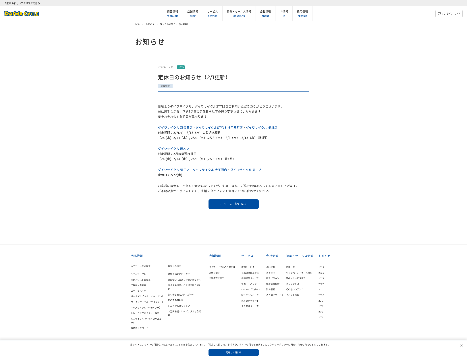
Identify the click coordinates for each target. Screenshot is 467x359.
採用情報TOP (273, 284)
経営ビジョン (272, 278)
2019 (321, 300)
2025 (321, 267)
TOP (137, 24)
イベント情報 (292, 295)
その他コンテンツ (295, 289)
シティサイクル (138, 274)
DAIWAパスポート (250, 289)
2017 (321, 312)
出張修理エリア (216, 278)
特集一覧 (290, 267)
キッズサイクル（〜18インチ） (146, 307)
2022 (321, 284)
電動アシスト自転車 (140, 279)
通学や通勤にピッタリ (179, 274)
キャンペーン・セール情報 (299, 273)
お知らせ (150, 24)
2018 (321, 306)
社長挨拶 (270, 273)
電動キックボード (139, 328)
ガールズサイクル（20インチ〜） (147, 296)
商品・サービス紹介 (296, 278)
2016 (321, 317)
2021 (321, 289)
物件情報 (270, 289)
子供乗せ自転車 (138, 285)
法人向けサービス (250, 306)
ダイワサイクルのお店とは (222, 267)
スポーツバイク (138, 291)
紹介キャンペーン (250, 295)
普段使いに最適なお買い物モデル (184, 279)
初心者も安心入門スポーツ (181, 294)
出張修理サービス (250, 278)
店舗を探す (214, 273)
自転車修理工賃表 (250, 273)
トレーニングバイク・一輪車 (145, 313)
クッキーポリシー (279, 344)
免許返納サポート (250, 300)
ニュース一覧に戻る (233, 204)
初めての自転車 (175, 300)
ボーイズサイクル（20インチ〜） (147, 302)
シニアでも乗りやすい (179, 306)
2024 (321, 273)
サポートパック (249, 284)
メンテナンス (292, 284)
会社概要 (270, 267)
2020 (321, 295)
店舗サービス (247, 267)
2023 (321, 278)
